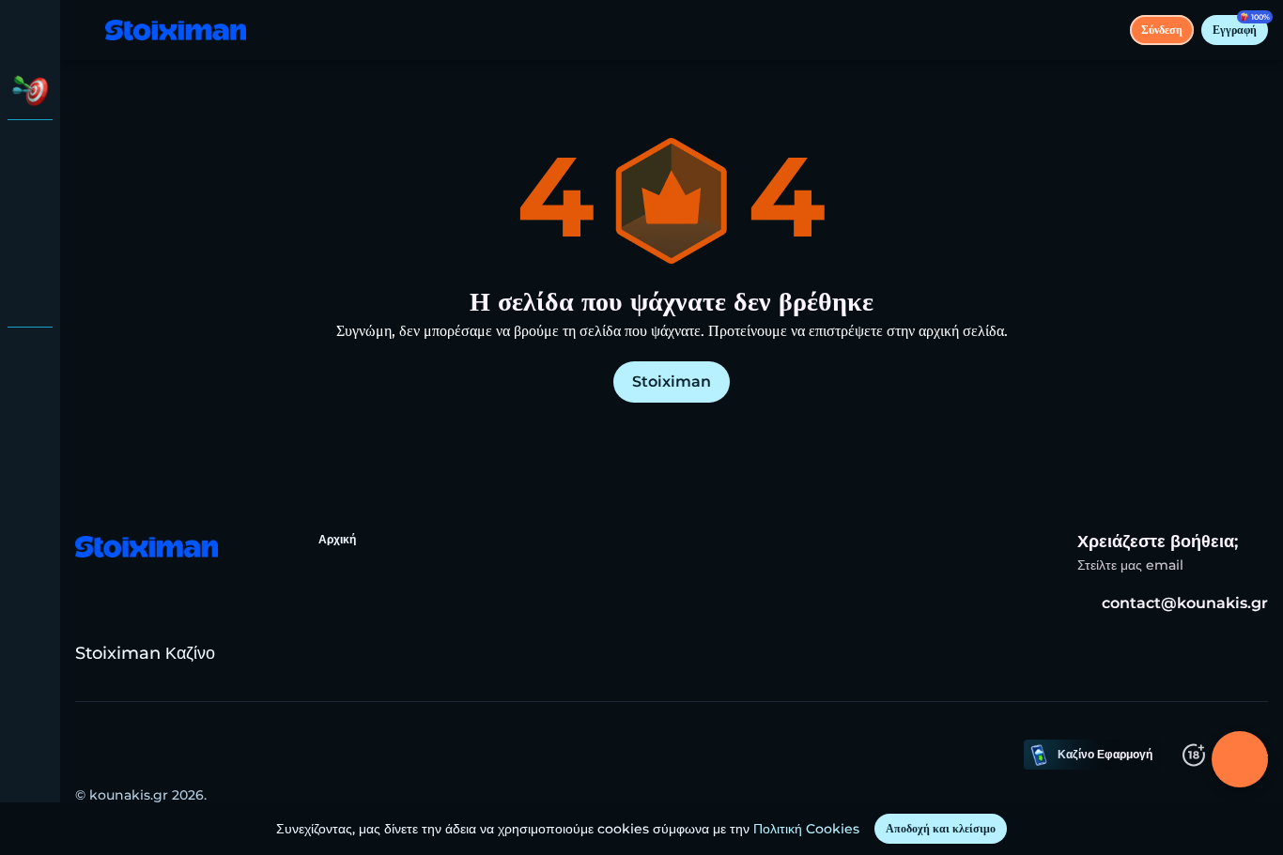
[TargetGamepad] (30, 296)
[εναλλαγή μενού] (30, 30)
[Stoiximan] (30, 150)
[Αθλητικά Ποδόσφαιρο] (30, 247)
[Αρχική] (175, 30)
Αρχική (337, 539)
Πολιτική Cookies (806, 828)
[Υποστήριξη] (30, 356)
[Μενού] (86, 30)
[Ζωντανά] (30, 198)
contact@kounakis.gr (1185, 603)
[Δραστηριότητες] (30, 90)
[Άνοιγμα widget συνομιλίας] (1240, 759)
